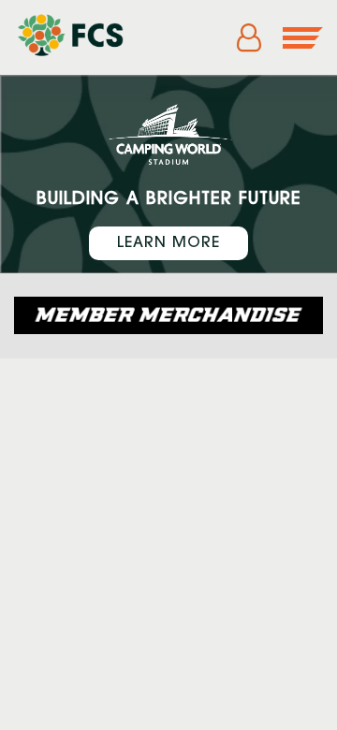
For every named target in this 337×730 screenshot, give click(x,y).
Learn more (168, 243)
